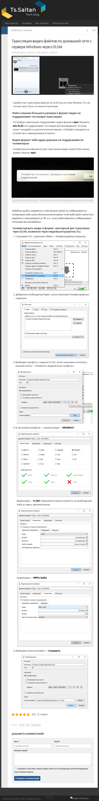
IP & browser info (60, 23)
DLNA (22, 725)
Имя (16, 741)
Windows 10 (35, 725)
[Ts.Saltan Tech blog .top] (23, 18)
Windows (16, 30)
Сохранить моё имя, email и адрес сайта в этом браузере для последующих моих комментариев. (51, 770)
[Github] (91, 798)
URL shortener (42, 23)
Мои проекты (11, 23)
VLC (27, 725)
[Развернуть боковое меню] (4, 30)
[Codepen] (96, 798)
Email (57, 741)
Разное (27, 30)
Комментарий (21, 750)
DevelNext (27, 23)
